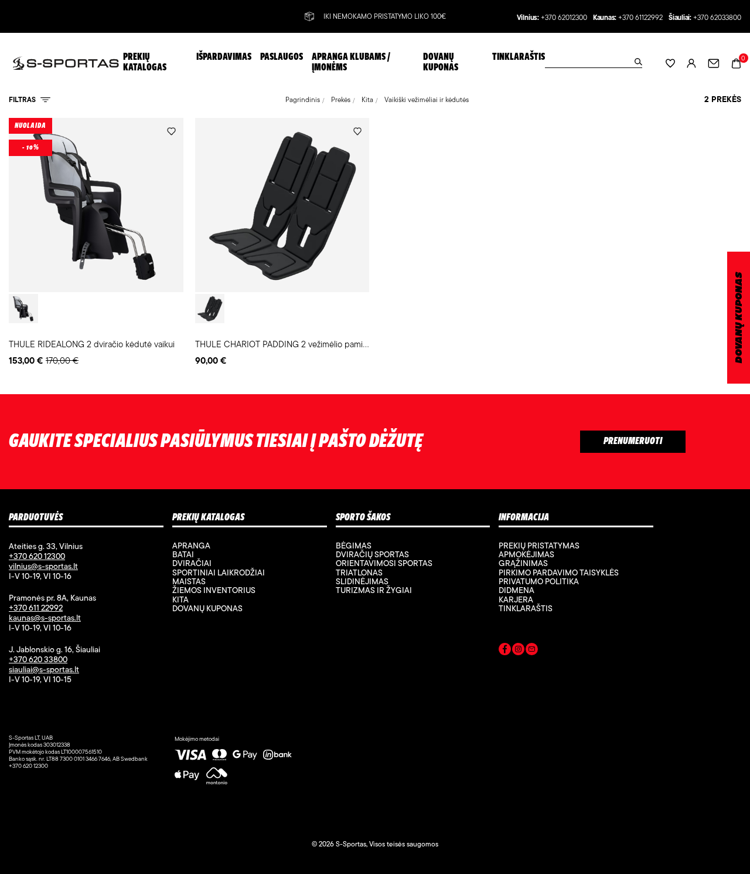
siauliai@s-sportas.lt (44, 669)
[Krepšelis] (736, 62)
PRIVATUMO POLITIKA (539, 581)
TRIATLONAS (359, 572)
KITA (180, 599)
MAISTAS (189, 581)
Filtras (23, 99)
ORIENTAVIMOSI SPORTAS (384, 563)
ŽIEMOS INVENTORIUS (213, 590)
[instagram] (518, 651)
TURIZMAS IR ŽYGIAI (374, 590)
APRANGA (191, 545)
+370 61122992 (640, 18)
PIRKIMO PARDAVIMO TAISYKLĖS (559, 572)
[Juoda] (23, 308)
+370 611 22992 (36, 607)
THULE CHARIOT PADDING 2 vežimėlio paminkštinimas (298, 344)
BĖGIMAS (353, 545)
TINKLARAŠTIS (526, 608)
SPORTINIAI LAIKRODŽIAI (218, 572)
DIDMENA (516, 590)
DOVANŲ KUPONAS (739, 317)
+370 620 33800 (38, 659)
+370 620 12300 (37, 556)
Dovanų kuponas (207, 608)
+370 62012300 (564, 18)
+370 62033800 (717, 18)
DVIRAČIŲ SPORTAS (372, 554)
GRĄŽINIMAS (523, 563)
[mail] (532, 651)
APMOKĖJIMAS (526, 554)
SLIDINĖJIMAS (362, 581)
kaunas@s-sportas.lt (45, 617)
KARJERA (516, 599)
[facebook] (505, 651)
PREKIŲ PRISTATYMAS (539, 545)
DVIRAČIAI (192, 563)
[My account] (691, 63)
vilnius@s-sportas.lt (43, 566)
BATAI (183, 554)
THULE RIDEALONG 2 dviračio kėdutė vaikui (92, 344)
